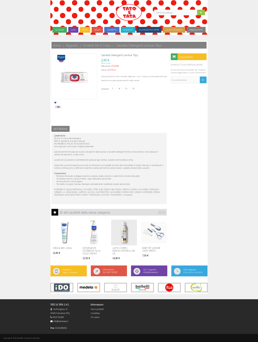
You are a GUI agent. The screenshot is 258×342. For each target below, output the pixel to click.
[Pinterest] (133, 88)
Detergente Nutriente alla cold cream (91, 250)
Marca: (104, 70)
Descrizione (60, 128)
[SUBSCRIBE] (203, 80)
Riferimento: (106, 66)
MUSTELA (111, 69)
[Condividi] (112, 88)
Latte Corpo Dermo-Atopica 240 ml (123, 250)
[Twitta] (119, 88)
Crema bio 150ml (62, 248)
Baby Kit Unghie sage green (151, 249)
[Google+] (126, 88)
